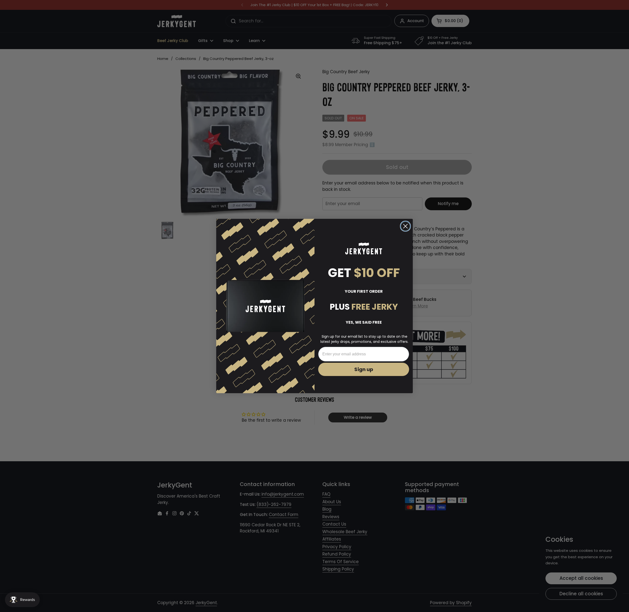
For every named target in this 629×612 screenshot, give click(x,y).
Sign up (363, 369)
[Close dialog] (405, 226)
